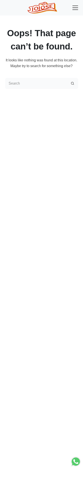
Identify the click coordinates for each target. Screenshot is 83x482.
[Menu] (75, 8)
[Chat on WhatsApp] (76, 461)
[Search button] (72, 83)
